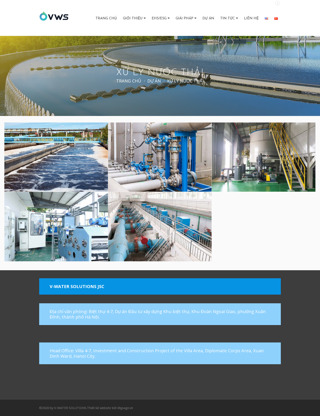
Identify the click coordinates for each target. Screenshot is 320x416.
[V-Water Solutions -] (54, 18)
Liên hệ (251, 18)
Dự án (208, 18)
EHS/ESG (159, 18)
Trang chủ (106, 18)
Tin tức (227, 18)
